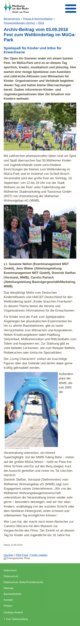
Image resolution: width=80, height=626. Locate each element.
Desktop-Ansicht (13, 612)
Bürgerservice (12, 18)
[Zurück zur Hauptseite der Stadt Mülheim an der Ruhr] (16, 7)
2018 (41, 22)
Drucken (9, 554)
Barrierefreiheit (12, 593)
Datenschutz (11, 576)
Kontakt (8, 599)
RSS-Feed (22, 554)
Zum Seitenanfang (17, 619)
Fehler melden (38, 554)
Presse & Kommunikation (38, 18)
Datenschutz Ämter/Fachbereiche (23, 582)
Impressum (10, 570)
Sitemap (8, 588)
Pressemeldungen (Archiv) (19, 22)
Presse (8, 605)
